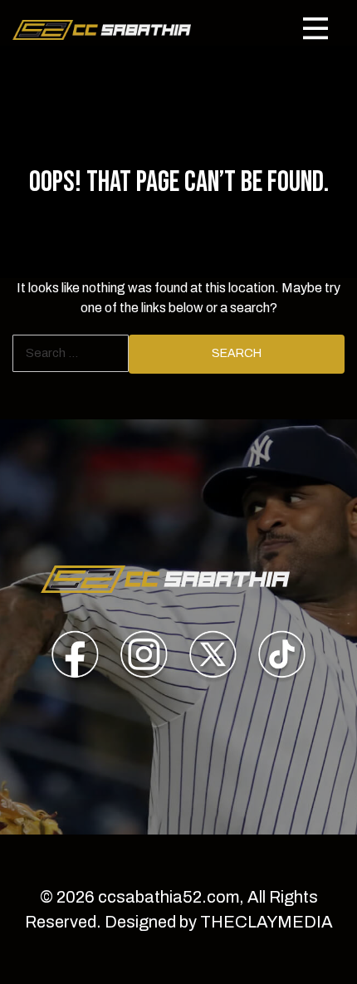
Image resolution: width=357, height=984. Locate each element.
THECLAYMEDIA (266, 922)
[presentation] (75, 657)
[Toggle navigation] (315, 28)
